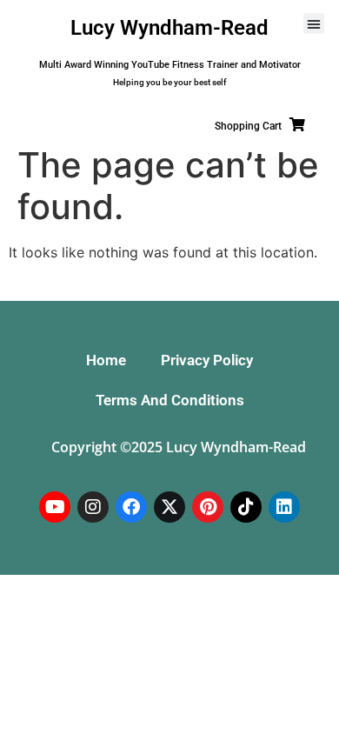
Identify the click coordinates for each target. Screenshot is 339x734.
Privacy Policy (207, 360)
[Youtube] (54, 507)
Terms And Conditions (170, 400)
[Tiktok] (246, 507)
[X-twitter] (169, 507)
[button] (313, 23)
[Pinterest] (207, 507)
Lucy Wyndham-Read (169, 28)
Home (106, 360)
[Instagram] (93, 507)
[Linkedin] (284, 507)
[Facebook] (131, 507)
